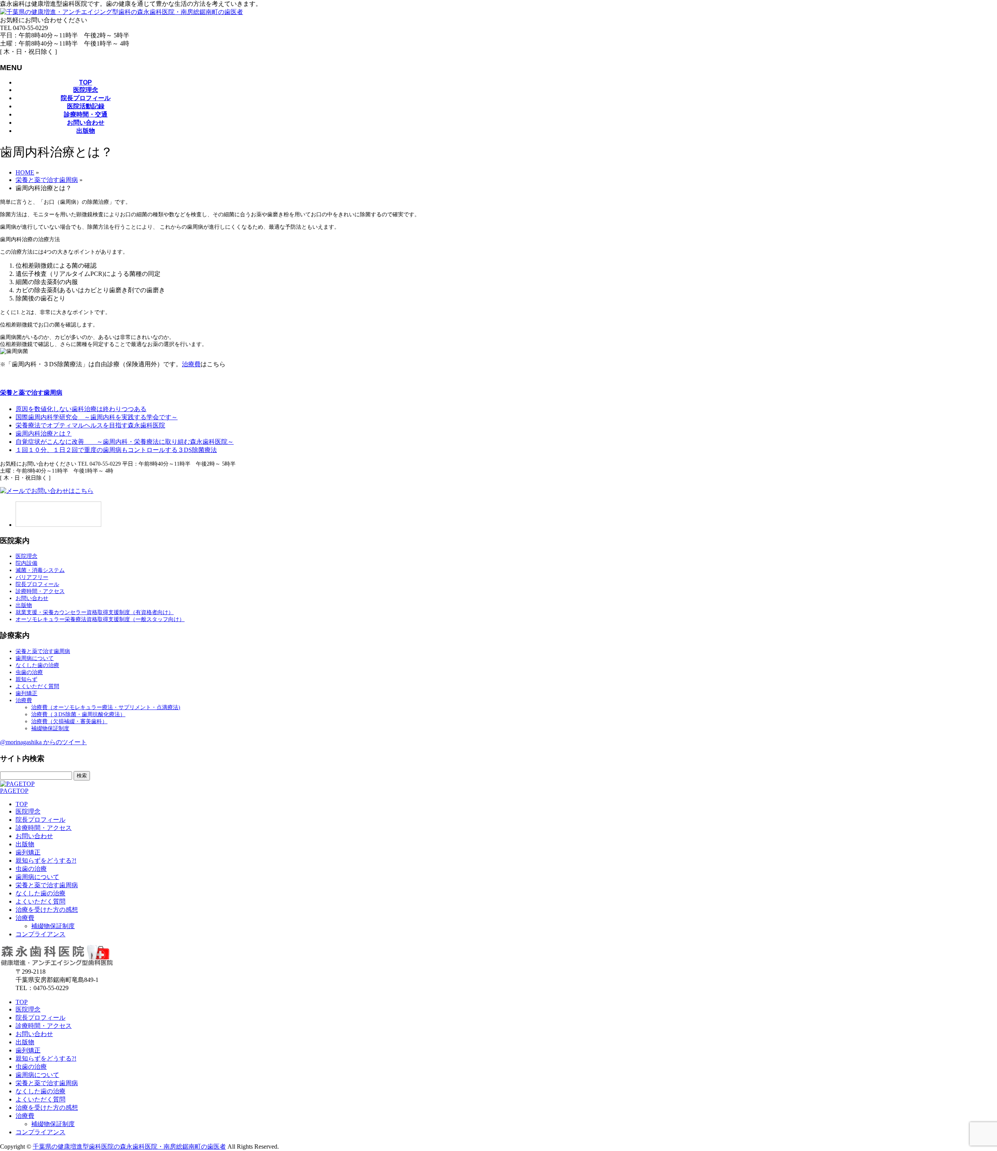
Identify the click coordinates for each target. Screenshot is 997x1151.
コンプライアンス (40, 934)
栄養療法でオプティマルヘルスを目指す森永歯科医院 (90, 425)
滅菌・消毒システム (40, 570)
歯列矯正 (26, 693)
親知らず (26, 679)
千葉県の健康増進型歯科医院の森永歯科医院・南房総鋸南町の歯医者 (129, 1146)
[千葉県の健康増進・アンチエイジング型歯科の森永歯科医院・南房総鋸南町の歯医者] (121, 12)
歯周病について (35, 658)
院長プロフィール (37, 584)
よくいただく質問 (37, 686)
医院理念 (26, 556)
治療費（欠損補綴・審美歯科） (69, 721)
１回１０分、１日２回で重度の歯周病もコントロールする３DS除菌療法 (116, 450)
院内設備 (26, 563)
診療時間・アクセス (40, 591)
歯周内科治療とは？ (44, 433)
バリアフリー (32, 577)
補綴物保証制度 (50, 728)
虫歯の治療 (29, 672)
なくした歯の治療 (37, 665)
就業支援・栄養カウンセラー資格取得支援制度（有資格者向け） (95, 612)
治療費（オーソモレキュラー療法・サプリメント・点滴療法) (105, 707)
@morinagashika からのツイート (43, 742)
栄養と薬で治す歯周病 (31, 392)
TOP (22, 804)
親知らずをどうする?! (46, 860)
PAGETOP (14, 790)
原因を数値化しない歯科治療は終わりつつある (81, 409)
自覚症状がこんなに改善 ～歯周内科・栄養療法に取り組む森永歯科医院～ (125, 441)
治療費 (191, 364)
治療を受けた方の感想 (47, 909)
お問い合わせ (32, 598)
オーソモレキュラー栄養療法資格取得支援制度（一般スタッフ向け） (100, 619)
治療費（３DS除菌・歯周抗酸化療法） (78, 714)
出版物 (24, 605)
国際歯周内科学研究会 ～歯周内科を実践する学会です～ (97, 417)
